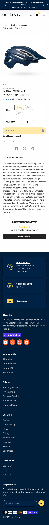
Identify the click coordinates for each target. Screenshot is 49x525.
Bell (4, 84)
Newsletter (8, 372)
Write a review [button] (24, 236)
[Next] (43, 5)
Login (5, 470)
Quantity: (11, 121)
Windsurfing (9, 437)
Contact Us (21, 301)
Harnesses (8, 442)
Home (5, 25)
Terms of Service (11, 396)
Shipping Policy (10, 387)
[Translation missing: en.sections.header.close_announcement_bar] (47, 5)
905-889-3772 (23, 262)
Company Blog (10, 363)
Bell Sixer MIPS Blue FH (13, 28)
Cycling (13, 25)
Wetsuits (7, 446)
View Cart (7, 466)
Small (19, 107)
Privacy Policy (9, 392)
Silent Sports (14, 517)
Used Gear (8, 451)
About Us (7, 359)
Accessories (24, 25)
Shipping (7, 99)
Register (7, 474)
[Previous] (5, 5)
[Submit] (41, 503)
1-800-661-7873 (24, 284)
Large (28, 107)
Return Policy (9, 400)
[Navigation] (44, 14)
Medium (20, 113)
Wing (5, 429)
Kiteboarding (9, 424)
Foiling (6, 433)
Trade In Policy (10, 405)
